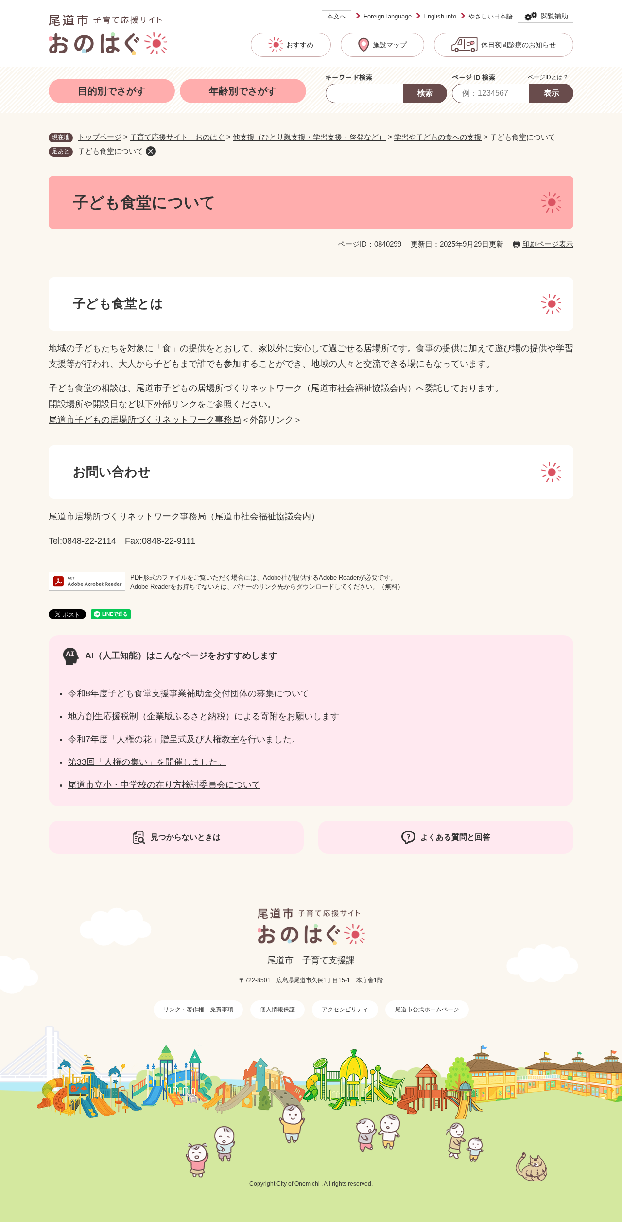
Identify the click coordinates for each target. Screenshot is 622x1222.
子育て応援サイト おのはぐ (177, 137)
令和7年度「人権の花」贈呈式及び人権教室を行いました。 (184, 739)
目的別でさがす (112, 91)
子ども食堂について (110, 151)
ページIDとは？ (548, 77)
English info (439, 16)
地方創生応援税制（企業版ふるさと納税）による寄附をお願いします (203, 716)
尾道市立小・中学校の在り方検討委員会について (164, 785)
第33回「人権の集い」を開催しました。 (147, 762)
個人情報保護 (277, 1009)
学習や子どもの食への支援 (438, 137)
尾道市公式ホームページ (427, 1009)
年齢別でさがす (243, 91)
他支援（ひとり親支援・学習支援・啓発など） (309, 137)
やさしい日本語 (490, 16)
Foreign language (387, 16)
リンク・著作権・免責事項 (198, 1009)
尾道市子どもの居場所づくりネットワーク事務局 (145, 420)
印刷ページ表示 (547, 244)
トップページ (99, 137)
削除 (151, 151)
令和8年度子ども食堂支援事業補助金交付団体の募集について (188, 693)
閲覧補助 (554, 16)
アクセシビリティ (345, 1009)
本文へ (336, 16)
